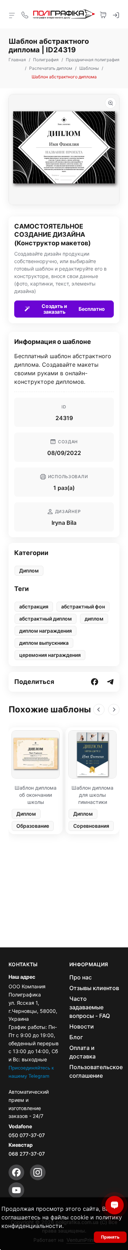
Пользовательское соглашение (96, 1071)
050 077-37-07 (27, 1135)
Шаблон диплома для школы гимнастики (92, 795)
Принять (110, 1237)
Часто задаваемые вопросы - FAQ (89, 1007)
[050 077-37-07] (24, 14)
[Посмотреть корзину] (103, 14)
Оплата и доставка (82, 1052)
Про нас (80, 977)
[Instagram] (38, 1172)
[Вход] (115, 14)
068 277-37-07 (27, 1154)
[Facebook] (16, 1172)
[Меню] (12, 15)
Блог (76, 1037)
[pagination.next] (113, 709)
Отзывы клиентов (94, 988)
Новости (81, 1026)
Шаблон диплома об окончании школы (36, 795)
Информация (88, 964)
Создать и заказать (73, 309)
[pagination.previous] (99, 709)
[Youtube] (16, 1190)
